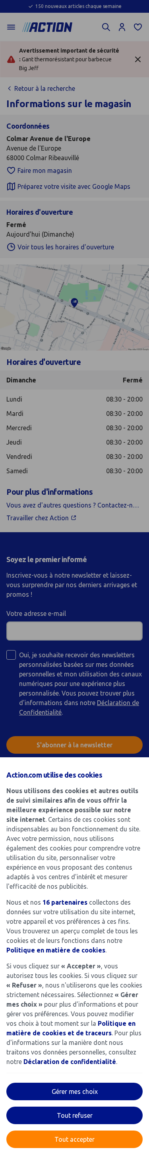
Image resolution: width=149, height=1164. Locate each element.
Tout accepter (74, 1139)
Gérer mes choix (75, 1091)
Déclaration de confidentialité (69, 1061)
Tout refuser (75, 1115)
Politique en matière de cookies (55, 950)
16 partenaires (65, 902)
